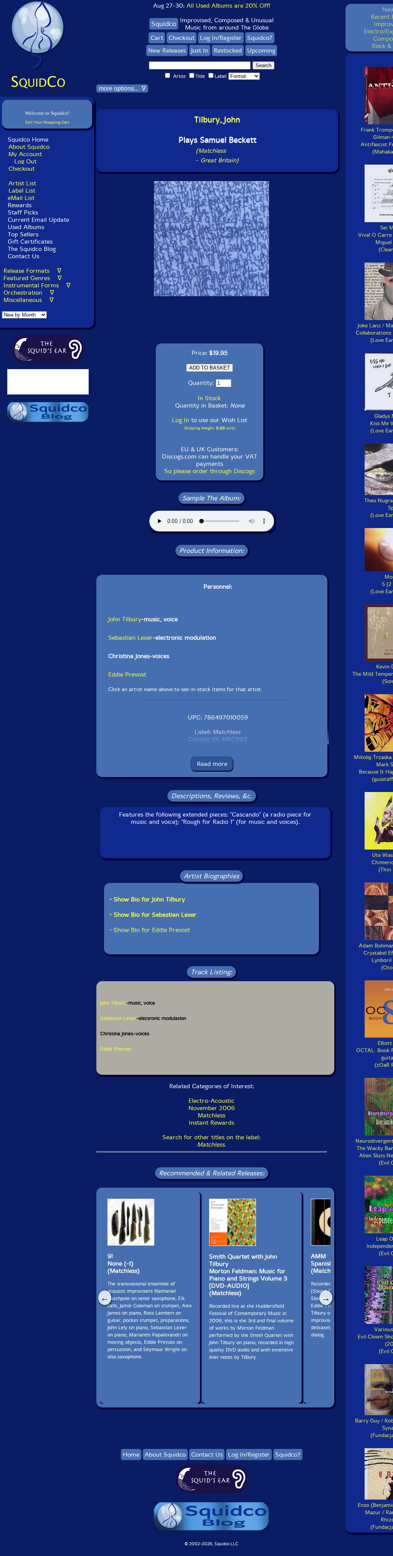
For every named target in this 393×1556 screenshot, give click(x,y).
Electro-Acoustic (211, 1100)
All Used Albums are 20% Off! (228, 5)
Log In (180, 420)
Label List (21, 190)
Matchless (211, 1115)
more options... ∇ (122, 88)
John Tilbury (124, 619)
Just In (199, 50)
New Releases (167, 50)
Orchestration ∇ (28, 292)
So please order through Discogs (209, 471)
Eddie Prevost (127, 674)
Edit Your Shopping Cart (47, 122)
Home (131, 1454)
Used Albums (26, 227)
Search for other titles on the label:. (211, 1141)
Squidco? (259, 37)
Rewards (19, 205)
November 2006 (211, 1108)
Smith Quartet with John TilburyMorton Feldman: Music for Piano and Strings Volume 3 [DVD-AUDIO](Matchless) (248, 1275)
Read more (212, 763)
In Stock (209, 398)
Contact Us (22, 256)
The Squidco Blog (32, 248)
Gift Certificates (30, 241)
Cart (156, 37)
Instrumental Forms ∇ (37, 285)
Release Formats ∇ (32, 270)
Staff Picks (23, 212)
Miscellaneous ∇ (28, 300)
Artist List (22, 183)
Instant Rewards (211, 1122)
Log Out (25, 161)
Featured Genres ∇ (32, 278)
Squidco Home (28, 139)
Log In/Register (221, 37)
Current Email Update (37, 219)
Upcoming (261, 50)
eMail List (21, 197)
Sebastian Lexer (130, 637)
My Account (25, 154)
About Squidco (29, 146)
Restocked (228, 50)
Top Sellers (23, 234)
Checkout (21, 168)
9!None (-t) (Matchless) (123, 1263)
